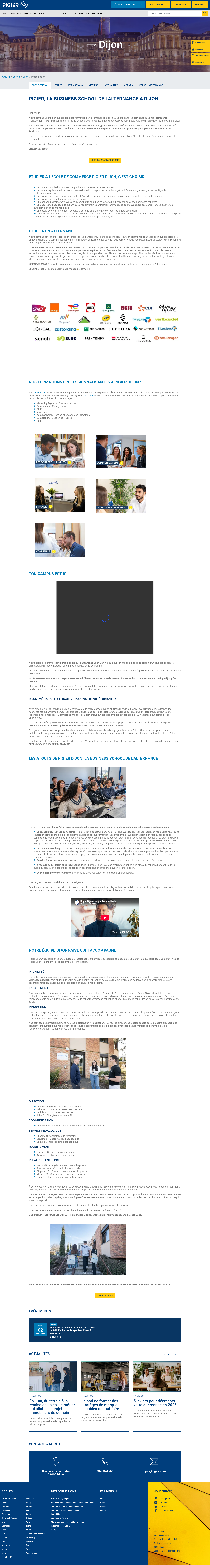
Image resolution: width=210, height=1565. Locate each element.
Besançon (6, 1510)
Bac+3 (103, 1506)
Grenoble (6, 1526)
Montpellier (7, 1557)
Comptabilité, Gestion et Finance (65, 1510)
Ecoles (27, 14)
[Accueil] (4, 13)
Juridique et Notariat (60, 1518)
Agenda (128, 85)
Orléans (29, 1518)
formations (39, 392)
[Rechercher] (205, 13)
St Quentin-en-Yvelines (35, 1533)
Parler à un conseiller (130, 5)
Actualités (111, 85)
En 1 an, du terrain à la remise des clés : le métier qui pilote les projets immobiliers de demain (52, 1407)
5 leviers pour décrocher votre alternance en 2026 (155, 1403)
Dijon (25, 76)
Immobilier (56, 1514)
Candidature (181, 5)
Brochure (200, 5)
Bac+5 (103, 1510)
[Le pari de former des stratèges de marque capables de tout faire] (105, 1376)
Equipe (58, 85)
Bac (101, 1498)
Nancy (28, 1502)
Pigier (73, 14)
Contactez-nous (105, 1296)
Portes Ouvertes (158, 5)
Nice (27, 1510)
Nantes (29, 1506)
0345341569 (105, 1471)
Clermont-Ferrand (9, 1518)
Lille (3, 1533)
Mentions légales (161, 1535)
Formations (15, 14)
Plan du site (159, 1531)
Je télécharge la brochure (105, 160)
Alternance (40, 14)
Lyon (4, 1541)
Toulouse (29, 1541)
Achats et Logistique (60, 1498)
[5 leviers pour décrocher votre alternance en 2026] (157, 1376)
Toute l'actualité (171, 1355)
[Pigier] (16, 5)
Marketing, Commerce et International (67, 1522)
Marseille (6, 1545)
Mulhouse (30, 1498)
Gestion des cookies (162, 1543)
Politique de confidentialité (165, 1539)
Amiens (5, 1502)
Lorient (5, 1537)
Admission (84, 14)
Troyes (28, 1549)
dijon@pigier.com (154, 1471)
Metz (4, 1553)
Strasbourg (30, 1537)
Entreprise (98, 14)
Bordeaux (6, 1514)
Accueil (6, 76)
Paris (28, 1522)
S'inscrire (55, 1336)
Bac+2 (103, 1502)
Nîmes (28, 1514)
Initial (52, 14)
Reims (28, 1526)
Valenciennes (31, 1553)
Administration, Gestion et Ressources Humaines (72, 1502)
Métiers (63, 14)
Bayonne (5, 1506)
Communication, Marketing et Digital (67, 1506)
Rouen (28, 1530)
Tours (28, 1545)
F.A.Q (53, 1530)
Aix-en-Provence (9, 1498)
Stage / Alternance (151, 85)
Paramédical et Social (60, 1526)
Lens (4, 1530)
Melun (4, 1549)
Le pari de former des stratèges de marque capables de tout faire (100, 1405)
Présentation (40, 85)
